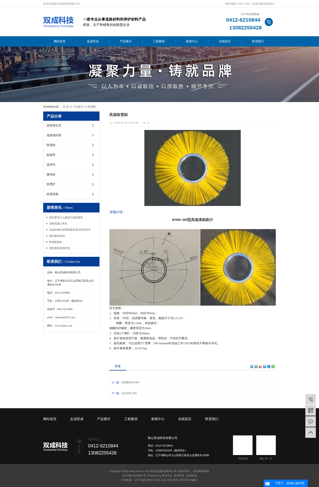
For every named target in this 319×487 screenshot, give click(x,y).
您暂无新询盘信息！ (264, 3)
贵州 (175, 479)
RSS (240, 3)
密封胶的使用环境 (59, 248)
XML (247, 3)
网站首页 (60, 41)
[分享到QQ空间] (256, 366)
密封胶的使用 (57, 235)
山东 (163, 479)
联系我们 (258, 41)
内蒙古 (194, 479)
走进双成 (93, 41)
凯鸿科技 (192, 475)
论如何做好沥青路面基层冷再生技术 (70, 229)
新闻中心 (192, 41)
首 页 (66, 106)
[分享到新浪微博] (260, 366)
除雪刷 (92, 106)
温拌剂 (51, 164)
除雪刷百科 (55, 242)
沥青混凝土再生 (58, 223)
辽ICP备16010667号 (134, 475)
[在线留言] (310, 421)
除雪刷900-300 (130, 382)
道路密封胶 (54, 135)
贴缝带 (51, 154)
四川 (187, 479)
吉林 (143, 479)
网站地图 (230, 3)
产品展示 (126, 41)
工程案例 (159, 41)
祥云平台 (167, 475)
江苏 (169, 479)
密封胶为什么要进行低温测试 (66, 217)
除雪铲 (51, 184)
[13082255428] (310, 399)
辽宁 (137, 479)
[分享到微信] (273, 366)
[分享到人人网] (268, 366)
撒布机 (51, 174)
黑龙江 (150, 479)
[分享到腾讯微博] (264, 366)
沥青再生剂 (54, 125)
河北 (157, 479)
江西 (181, 479)
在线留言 (225, 41)
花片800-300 (129, 393)
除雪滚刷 (52, 194)
